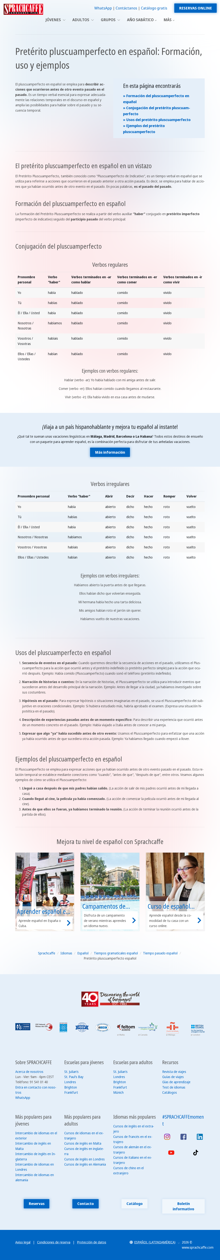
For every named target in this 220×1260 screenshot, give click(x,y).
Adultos (81, 19)
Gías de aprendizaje (176, 1082)
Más (168, 19)
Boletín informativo (183, 1206)
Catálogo (134, 1203)
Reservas (37, 1203)
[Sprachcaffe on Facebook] (183, 1137)
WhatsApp (103, 8)
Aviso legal (22, 1242)
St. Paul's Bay (73, 1077)
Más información (110, 452)
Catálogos (169, 1092)
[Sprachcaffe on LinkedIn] (200, 1137)
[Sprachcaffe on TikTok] (196, 1153)
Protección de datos (91, 1242)
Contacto (85, 1203)
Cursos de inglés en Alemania (85, 1164)
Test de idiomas (173, 1087)
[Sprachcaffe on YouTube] (171, 1153)
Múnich (118, 1092)
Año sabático (140, 19)
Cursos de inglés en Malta (82, 1143)
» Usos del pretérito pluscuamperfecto (157, 119)
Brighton (70, 1087)
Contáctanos (126, 8)
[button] (155, 1242)
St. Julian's (71, 1071)
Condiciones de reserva (53, 1242)
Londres (70, 1082)
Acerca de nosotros (29, 1071)
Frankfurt (71, 1092)
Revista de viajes (174, 1071)
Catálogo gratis (154, 8)
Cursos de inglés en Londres (84, 1159)
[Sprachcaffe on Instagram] (167, 1137)
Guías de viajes (173, 1077)
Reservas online (195, 8)
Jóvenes (54, 19)
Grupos (108, 19)
